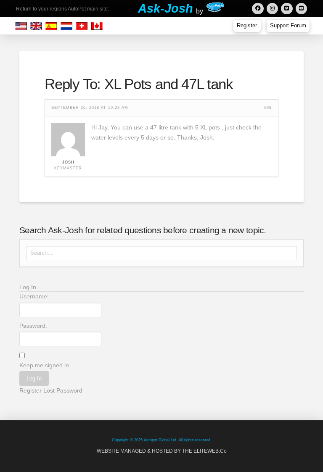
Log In (34, 378)
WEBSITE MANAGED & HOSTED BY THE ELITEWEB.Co (162, 451)
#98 (268, 108)
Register (30, 390)
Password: (33, 325)
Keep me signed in (44, 365)
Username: (34, 296)
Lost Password (62, 390)
